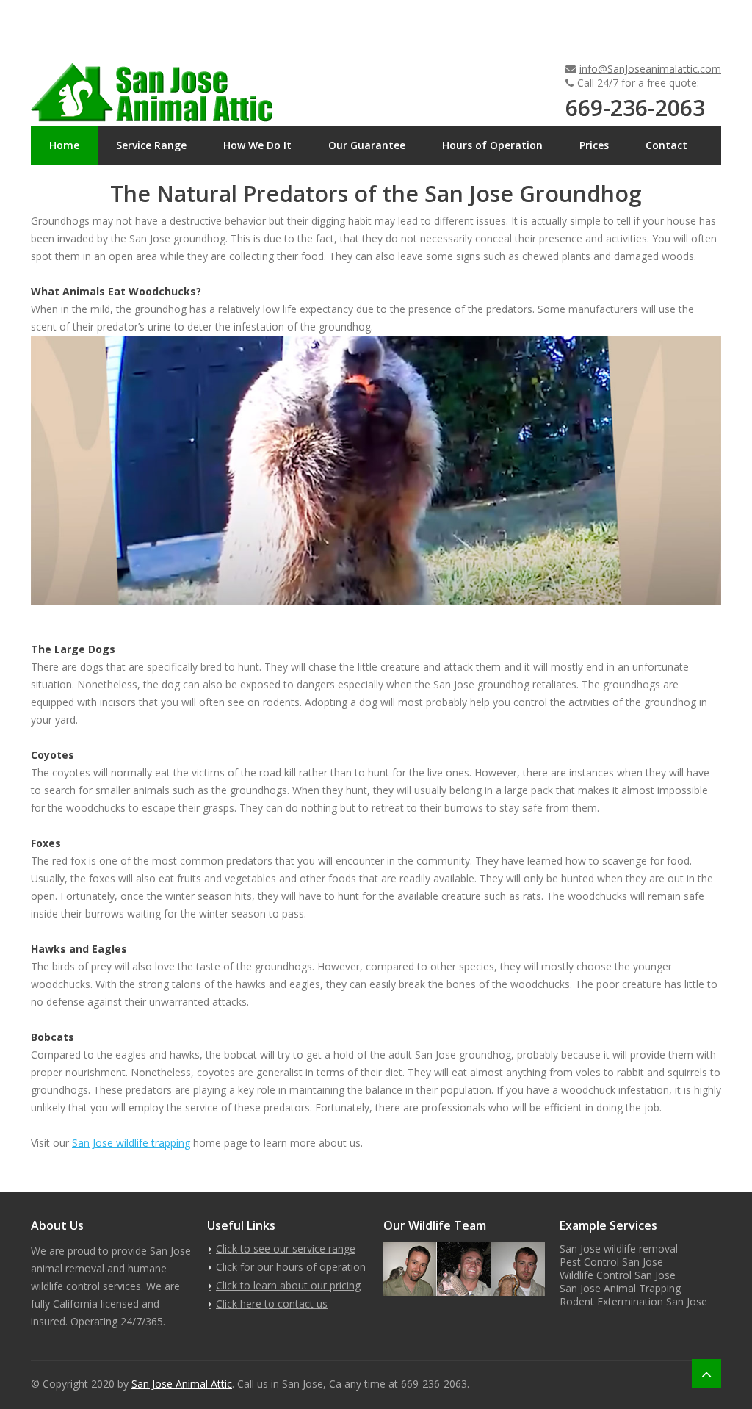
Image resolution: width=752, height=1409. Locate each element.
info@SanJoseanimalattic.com (650, 69)
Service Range (151, 145)
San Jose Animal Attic (181, 1384)
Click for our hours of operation (291, 1267)
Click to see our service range (285, 1248)
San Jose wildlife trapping (131, 1143)
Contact (666, 145)
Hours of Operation (492, 145)
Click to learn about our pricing (288, 1285)
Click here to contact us (272, 1304)
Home (64, 145)
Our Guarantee (366, 145)
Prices (594, 145)
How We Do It (257, 145)
